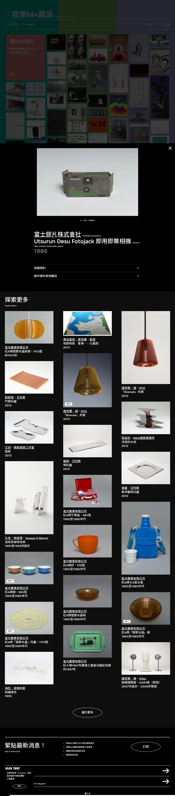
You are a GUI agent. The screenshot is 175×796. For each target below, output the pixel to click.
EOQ (84, 411)
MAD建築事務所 (144, 438)
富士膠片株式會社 (57, 234)
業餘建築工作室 (24, 447)
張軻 (66, 461)
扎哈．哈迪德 (13, 538)
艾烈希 (21, 397)
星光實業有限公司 (16, 347)
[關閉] (170, 148)
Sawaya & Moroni (36, 538)
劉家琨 (9, 397)
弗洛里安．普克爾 (75, 339)
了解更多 (10, 779)
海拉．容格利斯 (15, 688)
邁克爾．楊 (70, 411)
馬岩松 (126, 438)
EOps (142, 678)
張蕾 (124, 488)
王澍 (8, 447)
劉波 (93, 339)
